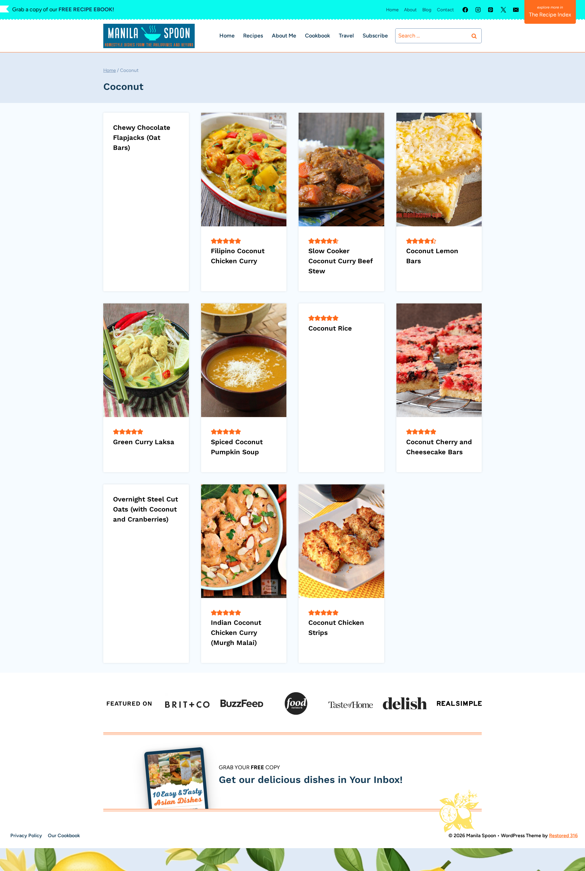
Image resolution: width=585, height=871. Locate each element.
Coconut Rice (330, 328)
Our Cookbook (64, 835)
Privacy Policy (26, 835)
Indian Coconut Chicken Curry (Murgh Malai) (236, 632)
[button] (214, 241)
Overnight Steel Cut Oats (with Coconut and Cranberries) (145, 509)
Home (392, 9)
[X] (503, 9)
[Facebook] (465, 9)
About (410, 9)
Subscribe (375, 35)
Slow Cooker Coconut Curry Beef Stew (340, 261)
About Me (284, 35)
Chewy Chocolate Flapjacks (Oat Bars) (141, 137)
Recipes (253, 35)
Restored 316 (563, 835)
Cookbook (317, 35)
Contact (445, 9)
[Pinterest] (490, 9)
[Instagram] (478, 9)
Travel (346, 35)
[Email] (515, 9)
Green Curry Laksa (143, 442)
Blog (426, 9)
